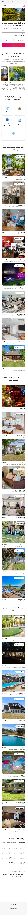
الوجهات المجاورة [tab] (21, 842)
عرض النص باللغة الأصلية (6, 1)
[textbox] (19, 40)
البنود (11, 908)
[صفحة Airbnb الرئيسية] (24, 6)
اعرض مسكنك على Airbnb (8, 5)
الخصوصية (15, 908)
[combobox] (13, 35)
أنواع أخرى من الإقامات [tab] (11, 842)
